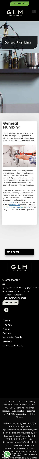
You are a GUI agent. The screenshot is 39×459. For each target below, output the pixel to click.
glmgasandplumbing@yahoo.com (16, 207)
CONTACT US (10, 302)
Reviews (7, 341)
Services (7, 333)
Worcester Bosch (12, 337)
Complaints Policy (13, 345)
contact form (14, 205)
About (6, 329)
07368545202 (21, 3)
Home (6, 320)
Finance (7, 324)
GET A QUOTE (12, 252)
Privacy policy (19, 414)
